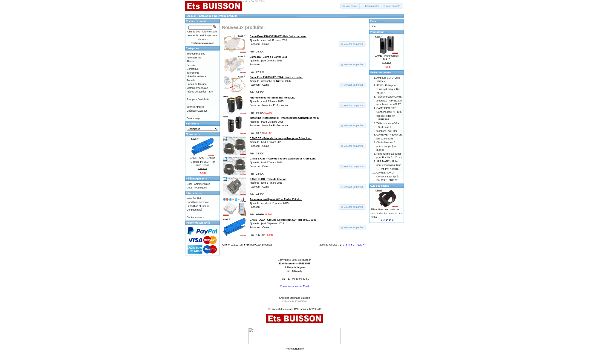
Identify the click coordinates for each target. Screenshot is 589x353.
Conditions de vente (198, 202)
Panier (374, 21)
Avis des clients (379, 185)
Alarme (190, 61)
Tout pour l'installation (198, 99)
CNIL (297, 309)
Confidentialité (194, 209)
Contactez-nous (196, 217)
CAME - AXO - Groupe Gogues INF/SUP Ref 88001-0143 (202, 161)
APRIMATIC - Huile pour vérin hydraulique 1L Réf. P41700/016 (388, 165)
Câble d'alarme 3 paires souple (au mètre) (386, 146)
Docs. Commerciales (198, 183)
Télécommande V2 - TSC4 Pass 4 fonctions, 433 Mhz (387, 127)
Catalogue (205, 15)
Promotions (377, 32)
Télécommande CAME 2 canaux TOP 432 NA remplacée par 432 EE (388, 100)
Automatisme (194, 57)
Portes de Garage (197, 84)
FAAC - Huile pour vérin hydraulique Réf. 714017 (388, 89)
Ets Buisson (304, 259)
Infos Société (194, 198)
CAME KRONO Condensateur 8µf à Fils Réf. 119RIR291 (387, 176)
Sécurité (191, 65)
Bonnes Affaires (195, 106)
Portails (191, 80)
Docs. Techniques (197, 187)
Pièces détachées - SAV (200, 91)
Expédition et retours (198, 206)
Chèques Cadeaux (197, 110)
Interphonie (193, 72)
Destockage (193, 118)
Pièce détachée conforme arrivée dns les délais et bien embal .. (386, 213)
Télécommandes (196, 53)
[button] (350, 6)
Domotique (193, 68)
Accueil (191, 15)
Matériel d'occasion (197, 88)
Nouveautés (193, 134)
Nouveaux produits (225, 15)
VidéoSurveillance (196, 76)
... (354, 244)
